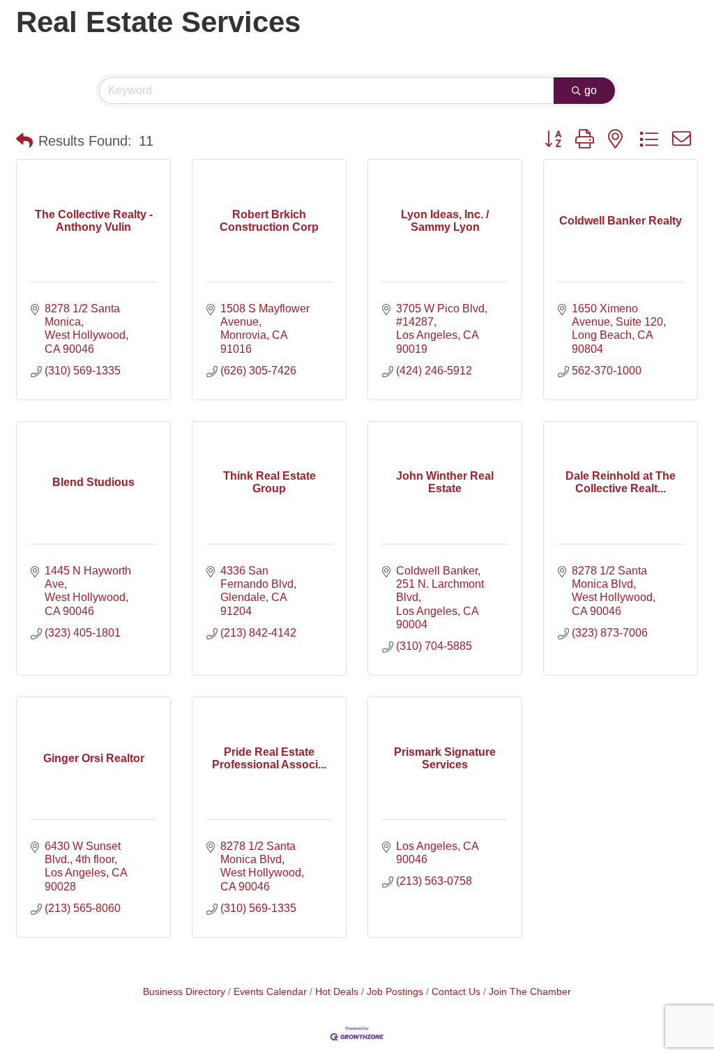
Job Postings (395, 992)
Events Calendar (270, 992)
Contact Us (456, 992)
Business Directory (184, 992)
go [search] (590, 90)
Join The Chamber (530, 992)
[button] (24, 140)
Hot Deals (336, 992)
